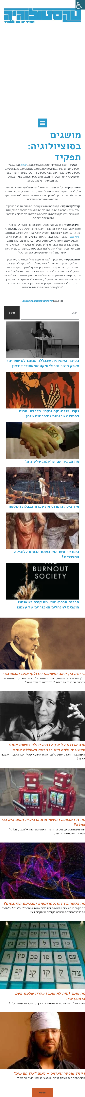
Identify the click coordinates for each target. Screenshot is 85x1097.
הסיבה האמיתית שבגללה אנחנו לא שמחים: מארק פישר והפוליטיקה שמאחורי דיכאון (43, 363)
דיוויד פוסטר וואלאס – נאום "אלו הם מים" (49, 1073)
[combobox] (50, 312)
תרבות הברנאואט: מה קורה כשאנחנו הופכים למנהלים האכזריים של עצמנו (48, 604)
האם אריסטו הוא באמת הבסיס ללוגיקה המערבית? (46, 554)
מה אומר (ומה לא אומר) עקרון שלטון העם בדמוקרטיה (50, 996)
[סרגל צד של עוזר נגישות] (80, 5)
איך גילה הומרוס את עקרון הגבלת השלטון (43, 506)
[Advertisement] (42, 74)
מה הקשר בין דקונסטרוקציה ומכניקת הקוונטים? (44, 903)
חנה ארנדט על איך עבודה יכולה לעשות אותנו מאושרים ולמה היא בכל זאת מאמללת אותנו (46, 747)
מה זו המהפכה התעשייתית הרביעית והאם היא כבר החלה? (42, 822)
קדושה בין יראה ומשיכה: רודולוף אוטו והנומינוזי (44, 673)
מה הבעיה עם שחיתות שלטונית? (51, 461)
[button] (42, 123)
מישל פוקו (74, 236)
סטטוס (23, 164)
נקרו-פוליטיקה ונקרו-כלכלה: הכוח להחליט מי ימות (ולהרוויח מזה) (49, 413)
